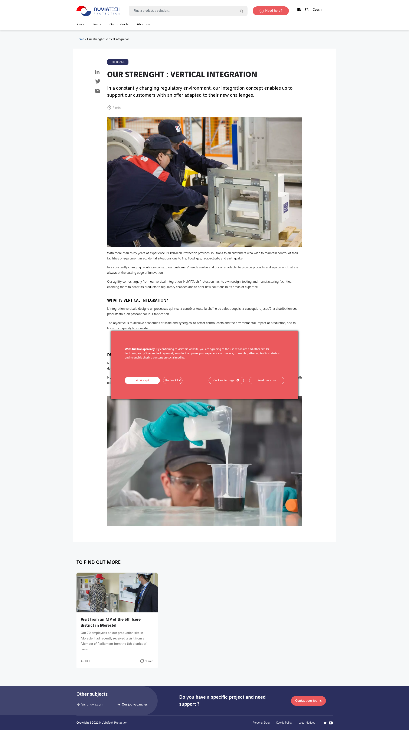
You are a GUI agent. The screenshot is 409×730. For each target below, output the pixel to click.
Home (80, 39)
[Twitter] (97, 81)
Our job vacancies (135, 704)
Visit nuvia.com (92, 704)
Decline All (172, 380)
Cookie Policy (284, 722)
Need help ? (273, 11)
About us (143, 24)
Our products (118, 24)
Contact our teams (308, 701)
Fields (96, 24)
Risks (80, 24)
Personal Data (261, 722)
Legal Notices (307, 722)
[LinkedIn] (97, 72)
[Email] (97, 90)
